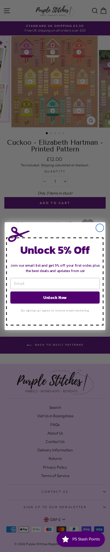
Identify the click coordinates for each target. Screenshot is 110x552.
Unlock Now (55, 297)
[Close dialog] (100, 228)
